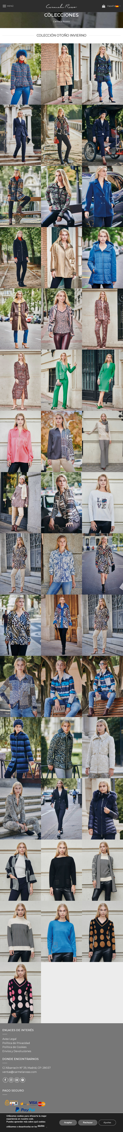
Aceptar (68, 1122)
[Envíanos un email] (17, 1080)
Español (111, 6)
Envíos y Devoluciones (16, 1051)
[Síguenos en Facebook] (5, 1080)
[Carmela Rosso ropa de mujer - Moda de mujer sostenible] (61, 6)
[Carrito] (103, 6)
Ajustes (107, 1122)
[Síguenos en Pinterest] (22, 1080)
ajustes (41, 1125)
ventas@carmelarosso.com (19, 1071)
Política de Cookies (14, 1047)
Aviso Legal (9, 1038)
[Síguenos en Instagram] (11, 1080)
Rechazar (88, 1122)
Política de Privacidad (16, 1043)
